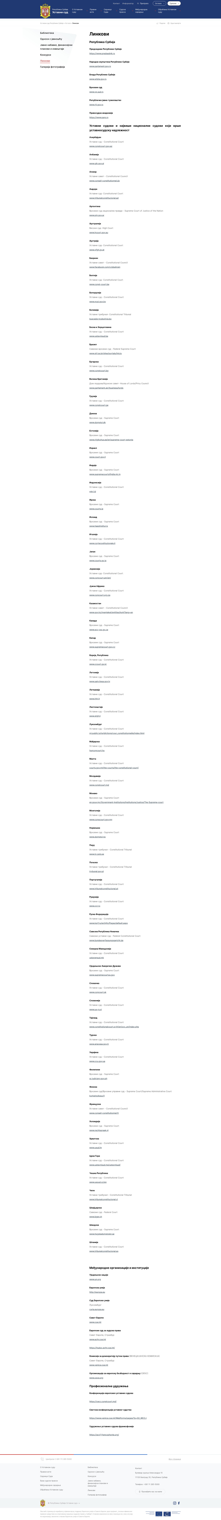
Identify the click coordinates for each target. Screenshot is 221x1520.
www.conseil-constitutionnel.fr (104, 1113)
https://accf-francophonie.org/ (104, 1434)
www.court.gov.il (97, 457)
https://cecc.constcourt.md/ (103, 1401)
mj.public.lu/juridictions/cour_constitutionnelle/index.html (116, 733)
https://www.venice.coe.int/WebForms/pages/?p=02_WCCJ (118, 1418)
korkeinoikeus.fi (97, 1096)
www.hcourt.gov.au (98, 232)
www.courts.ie (96, 508)
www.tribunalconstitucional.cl (103, 1199)
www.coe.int (95, 1322)
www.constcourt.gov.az (100, 146)
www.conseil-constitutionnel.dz (104, 180)
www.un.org (95, 1279)
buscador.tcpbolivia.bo (100, 319)
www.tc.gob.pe (96, 854)
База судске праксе (49, 1481)
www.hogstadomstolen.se (101, 1234)
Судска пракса (122, 10)
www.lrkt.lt (94, 698)
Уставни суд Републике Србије (52, 23)
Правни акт (45, 1472)
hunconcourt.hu (96, 750)
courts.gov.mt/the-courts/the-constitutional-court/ (114, 767)
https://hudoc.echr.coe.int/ (102, 1347)
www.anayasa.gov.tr (99, 1044)
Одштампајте (175, 23)
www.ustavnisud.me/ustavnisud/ (104, 1165)
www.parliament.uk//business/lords (106, 388)
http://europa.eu (97, 1292)
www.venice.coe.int (98, 1365)
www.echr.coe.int (97, 1339)
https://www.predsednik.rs (102, 53)
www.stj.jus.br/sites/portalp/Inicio (105, 353)
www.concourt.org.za (99, 595)
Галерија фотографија (52, 66)
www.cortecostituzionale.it (102, 543)
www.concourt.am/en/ (100, 578)
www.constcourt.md (99, 785)
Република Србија (60, 11)
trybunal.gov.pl (96, 871)
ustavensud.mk (96, 957)
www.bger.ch (95, 1216)
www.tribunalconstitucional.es (103, 1251)
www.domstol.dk (97, 422)
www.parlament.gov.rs (100, 66)
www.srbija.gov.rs (97, 79)
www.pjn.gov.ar (96, 215)
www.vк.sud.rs (96, 92)
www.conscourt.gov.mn (100, 819)
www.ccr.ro (94, 906)
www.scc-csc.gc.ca (98, 629)
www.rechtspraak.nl (98, 1130)
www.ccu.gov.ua (97, 1061)
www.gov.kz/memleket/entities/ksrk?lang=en (111, 612)
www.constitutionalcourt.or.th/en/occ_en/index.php (114, 1026)
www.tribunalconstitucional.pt (103, 888)
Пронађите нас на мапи (151, 1491)
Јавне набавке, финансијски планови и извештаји (56, 47)
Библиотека (47, 33)
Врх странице (175, 1459)
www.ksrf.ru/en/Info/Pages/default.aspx (108, 923)
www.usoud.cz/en (98, 1182)
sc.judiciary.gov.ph (98, 1078)
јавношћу (100, 1472)
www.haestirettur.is (98, 526)
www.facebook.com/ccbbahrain (104, 267)
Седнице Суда (108, 10)
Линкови (75, 23)
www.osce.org (96, 1378)
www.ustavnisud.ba (98, 336)
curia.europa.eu (96, 1309)
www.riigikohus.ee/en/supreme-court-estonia (111, 439)
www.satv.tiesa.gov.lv (99, 681)
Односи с (92, 1472)
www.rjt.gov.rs (96, 104)
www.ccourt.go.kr (98, 664)
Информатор (128, 3)
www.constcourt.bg (98, 370)
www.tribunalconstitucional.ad (104, 198)
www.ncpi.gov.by (97, 301)
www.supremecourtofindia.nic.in (104, 474)
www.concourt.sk (97, 992)
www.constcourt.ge (98, 405)
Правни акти (93, 10)
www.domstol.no (97, 837)
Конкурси (45, 54)
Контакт (116, 3)
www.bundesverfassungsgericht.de (106, 940)
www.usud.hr (95, 1147)
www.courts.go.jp (97, 560)
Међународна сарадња (141, 10)
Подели (162, 23)
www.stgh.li (95, 716)
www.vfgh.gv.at (96, 249)
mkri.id (92, 491)
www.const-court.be (99, 284)
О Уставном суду (77, 10)
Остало (68, 23)
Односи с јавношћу (51, 39)
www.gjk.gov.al (96, 163)
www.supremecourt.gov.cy (102, 647)
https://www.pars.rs (98, 117)
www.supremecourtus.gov (102, 975)
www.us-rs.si (95, 1009)
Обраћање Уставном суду (167, 10)
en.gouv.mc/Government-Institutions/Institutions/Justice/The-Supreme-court (126, 802)
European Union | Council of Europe (163, 1514)
